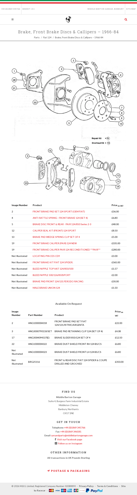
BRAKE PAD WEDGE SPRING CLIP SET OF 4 (56, 236)
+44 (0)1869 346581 (70, 431)
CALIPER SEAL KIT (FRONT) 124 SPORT (54, 230)
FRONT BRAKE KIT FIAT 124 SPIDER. (53, 262)
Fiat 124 (47, 37)
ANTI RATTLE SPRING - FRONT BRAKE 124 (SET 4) (60, 217)
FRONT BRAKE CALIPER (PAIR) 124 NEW (55, 243)
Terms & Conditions (107, 486)
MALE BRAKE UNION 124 (46, 287)
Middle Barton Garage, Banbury (106, 9)
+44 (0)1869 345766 (10, 9)
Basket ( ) (29, 9)
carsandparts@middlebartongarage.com (72, 435)
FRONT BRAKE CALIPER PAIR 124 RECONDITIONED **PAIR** (66, 249)
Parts (37, 37)
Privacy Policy (86, 486)
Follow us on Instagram (69, 443)
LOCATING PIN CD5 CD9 (46, 256)
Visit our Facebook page (69, 439)
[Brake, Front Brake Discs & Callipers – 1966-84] (68, 127)
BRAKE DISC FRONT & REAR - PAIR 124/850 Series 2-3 (62, 224)
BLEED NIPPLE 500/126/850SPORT (52, 275)
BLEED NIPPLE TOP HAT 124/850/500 (53, 268)
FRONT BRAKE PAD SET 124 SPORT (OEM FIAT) (59, 211)
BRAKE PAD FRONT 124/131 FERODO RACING (58, 281)
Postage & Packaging (70, 470)
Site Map (131, 9)
